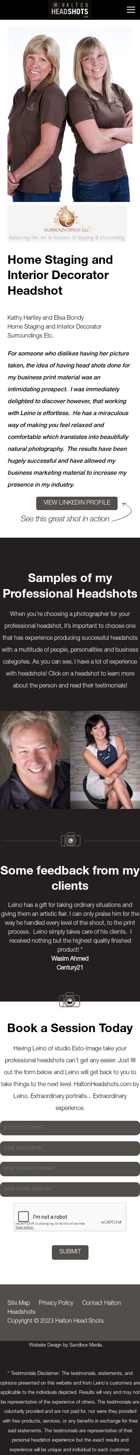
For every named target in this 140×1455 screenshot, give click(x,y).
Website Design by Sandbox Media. (66, 1345)
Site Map (18, 1304)
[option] (35, 760)
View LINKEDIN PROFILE (77, 503)
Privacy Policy (56, 1304)
